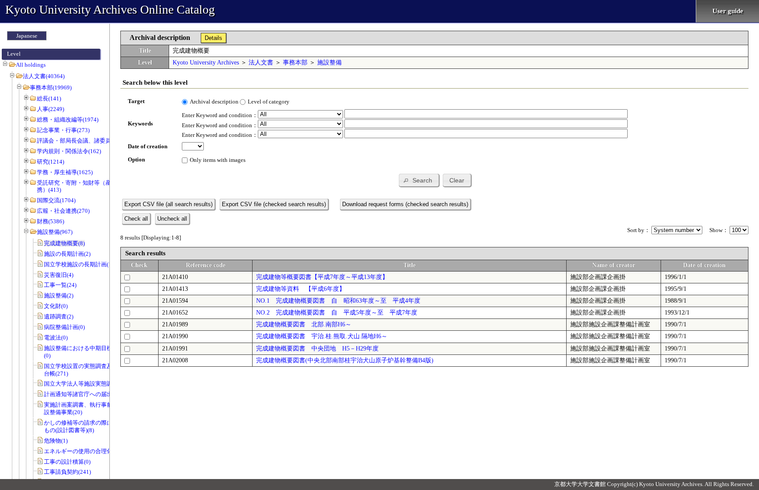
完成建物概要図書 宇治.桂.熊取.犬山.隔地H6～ (321, 336)
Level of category (268, 101)
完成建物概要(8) (64, 243)
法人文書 (261, 62)
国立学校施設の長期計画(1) (78, 264)
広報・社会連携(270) (63, 210)
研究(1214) (50, 161)
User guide (727, 10)
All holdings (31, 64)
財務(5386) (50, 221)
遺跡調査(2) (58, 316)
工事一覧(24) (60, 285)
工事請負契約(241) (67, 472)
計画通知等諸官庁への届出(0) (81, 394)
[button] (419, 180)
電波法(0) (56, 337)
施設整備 (329, 62)
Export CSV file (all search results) (168, 204)
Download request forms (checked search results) (405, 204)
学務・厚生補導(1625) (65, 172)
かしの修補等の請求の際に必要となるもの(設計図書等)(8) (92, 426)
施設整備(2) (58, 295)
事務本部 (295, 62)
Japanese (26, 35)
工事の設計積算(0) (67, 461)
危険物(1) (56, 440)
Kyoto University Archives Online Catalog (110, 9)
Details (213, 38)
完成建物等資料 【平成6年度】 (300, 289)
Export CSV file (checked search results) (274, 204)
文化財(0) (56, 306)
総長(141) (49, 98)
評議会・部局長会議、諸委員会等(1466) (87, 140)
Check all (136, 218)
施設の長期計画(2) (67, 253)
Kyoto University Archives (206, 62)
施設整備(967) (54, 232)
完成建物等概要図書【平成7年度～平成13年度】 (322, 277)
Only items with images (218, 160)
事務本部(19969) (51, 87)
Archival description (214, 101)
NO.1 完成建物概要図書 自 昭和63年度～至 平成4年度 (338, 300)
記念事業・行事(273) (63, 130)
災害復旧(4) (58, 275)
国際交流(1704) (56, 200)
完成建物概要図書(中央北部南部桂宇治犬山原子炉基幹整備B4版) (345, 360)
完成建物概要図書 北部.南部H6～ (303, 324)
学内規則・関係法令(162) (69, 151)
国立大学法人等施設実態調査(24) (86, 383)
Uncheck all (172, 218)
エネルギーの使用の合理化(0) (81, 451)
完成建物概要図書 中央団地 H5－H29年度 (317, 348)
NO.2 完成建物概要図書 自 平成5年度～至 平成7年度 (336, 312)
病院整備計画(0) (64, 327)
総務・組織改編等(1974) (67, 119)
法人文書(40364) (44, 76)
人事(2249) (50, 109)
